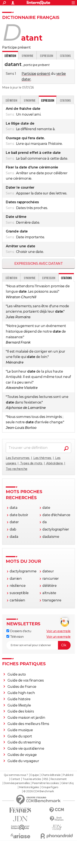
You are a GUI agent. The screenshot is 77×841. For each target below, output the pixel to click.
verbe (61, 74)
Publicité (68, 775)
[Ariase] (20, 835)
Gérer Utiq (67, 783)
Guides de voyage (22, 755)
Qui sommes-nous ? (16, 775)
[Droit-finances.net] (56, 818)
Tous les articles (31, 779)
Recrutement (58, 779)
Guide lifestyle (19, 705)
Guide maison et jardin (26, 718)
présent (43, 74)
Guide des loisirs (20, 711)
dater (26, 79)
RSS (45, 779)
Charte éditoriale (51, 775)
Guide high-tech (21, 693)
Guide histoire (19, 699)
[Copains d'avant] (20, 827)
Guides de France (21, 687)
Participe (29, 74)
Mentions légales (29, 787)
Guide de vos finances (25, 680)
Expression (46, 55)
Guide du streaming (24, 742)
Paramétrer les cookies (45, 783)
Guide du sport (19, 736)
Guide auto (16, 674)
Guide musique (20, 730)
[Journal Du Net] (20, 818)
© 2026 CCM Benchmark (38, 791)
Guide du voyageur (23, 761)
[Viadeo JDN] (56, 827)
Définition (11, 100)
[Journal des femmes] (20, 810)
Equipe (34, 775)
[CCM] (56, 810)
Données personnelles (17, 783)
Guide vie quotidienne (25, 748)
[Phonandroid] (56, 836)
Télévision (16, 637)
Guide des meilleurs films (28, 724)
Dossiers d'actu (20, 631)
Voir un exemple (58, 631)
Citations (65, 55)
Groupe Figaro (49, 787)
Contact (15, 779)
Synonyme (27, 55)
